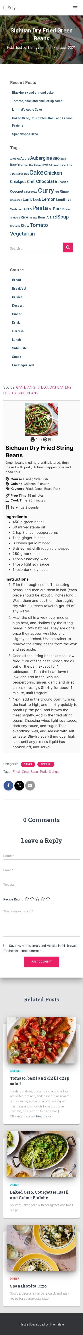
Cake (36, 172)
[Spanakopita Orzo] (41, 1248)
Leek (37, 199)
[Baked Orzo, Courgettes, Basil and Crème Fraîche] (41, 1154)
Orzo (28, 209)
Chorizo (63, 182)
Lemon (49, 199)
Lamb (28, 199)
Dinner (17, 314)
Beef (13, 165)
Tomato (39, 225)
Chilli (31, 181)
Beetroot (23, 165)
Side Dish (19, 348)
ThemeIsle (56, 1324)
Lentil (60, 200)
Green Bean (30, 771)
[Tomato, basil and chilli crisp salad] (41, 1040)
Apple (24, 158)
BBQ (56, 158)
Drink (16, 322)
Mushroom (16, 209)
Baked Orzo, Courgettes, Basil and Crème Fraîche (39, 1194)
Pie (50, 209)
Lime (68, 200)
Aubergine (41, 158)
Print (38, 439)
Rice (24, 217)
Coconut (16, 192)
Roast (42, 217)
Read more (43, 1116)
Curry (46, 190)
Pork (57, 208)
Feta (57, 191)
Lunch (16, 340)
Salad (52, 217)
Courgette (30, 191)
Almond (15, 158)
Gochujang (16, 200)
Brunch (17, 297)
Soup (63, 217)
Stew (25, 225)
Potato (66, 209)
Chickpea (18, 181)
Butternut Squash (19, 174)
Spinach (15, 226)
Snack (16, 357)
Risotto (33, 217)
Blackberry (35, 165)
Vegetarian (22, 234)
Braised (47, 165)
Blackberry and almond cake (33, 92)
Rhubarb (15, 217)
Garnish (18, 331)
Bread (56, 165)
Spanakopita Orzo (25, 134)
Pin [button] (49, 439)
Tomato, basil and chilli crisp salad (37, 101)
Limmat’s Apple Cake (27, 109)
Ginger (65, 191)
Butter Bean (66, 165)
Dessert (17, 305)
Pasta (40, 208)
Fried (16, 771)
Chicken (53, 173)
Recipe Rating (13, 899)
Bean (63, 159)
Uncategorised (23, 365)
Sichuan (54, 771)
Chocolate (46, 181)
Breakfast (19, 288)
